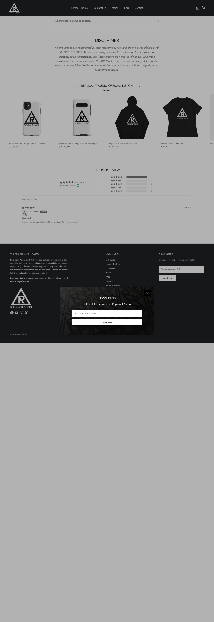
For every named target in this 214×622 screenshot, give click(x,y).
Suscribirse (107, 322)
